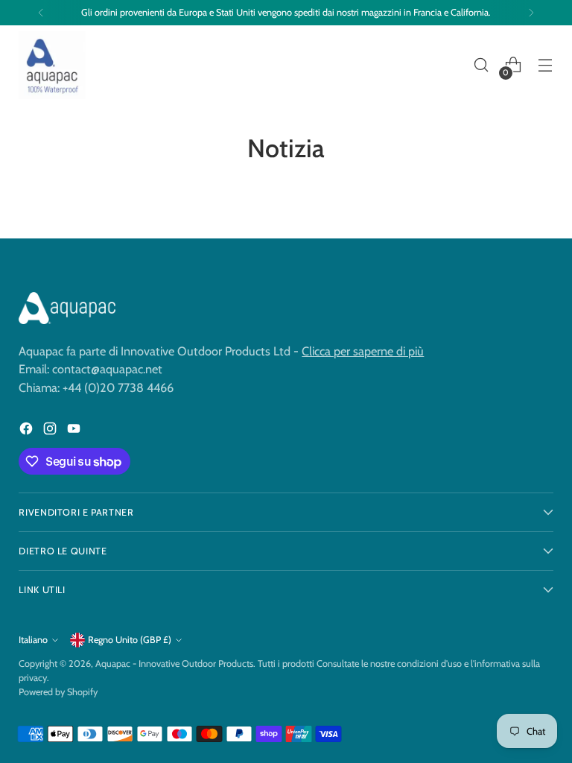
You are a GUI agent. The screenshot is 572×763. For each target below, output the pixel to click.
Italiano (33, 639)
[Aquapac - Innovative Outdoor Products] (52, 65)
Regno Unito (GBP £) (129, 639)
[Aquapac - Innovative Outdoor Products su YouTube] (75, 430)
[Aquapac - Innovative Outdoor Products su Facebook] (27, 430)
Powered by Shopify (58, 691)
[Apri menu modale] (545, 65)
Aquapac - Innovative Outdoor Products (174, 663)
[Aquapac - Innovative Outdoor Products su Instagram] (51, 430)
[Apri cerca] (481, 65)
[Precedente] (41, 12)
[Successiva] (531, 12)
